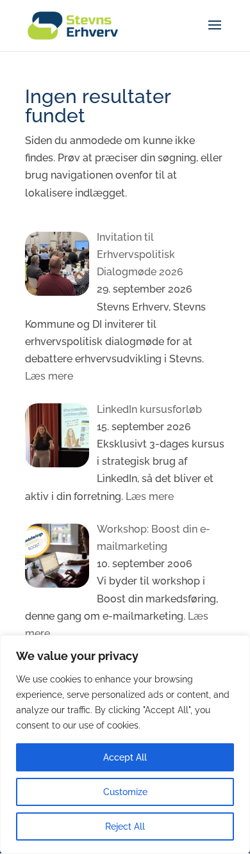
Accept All (125, 757)
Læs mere (49, 376)
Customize (125, 792)
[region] (125, 744)
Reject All (125, 826)
